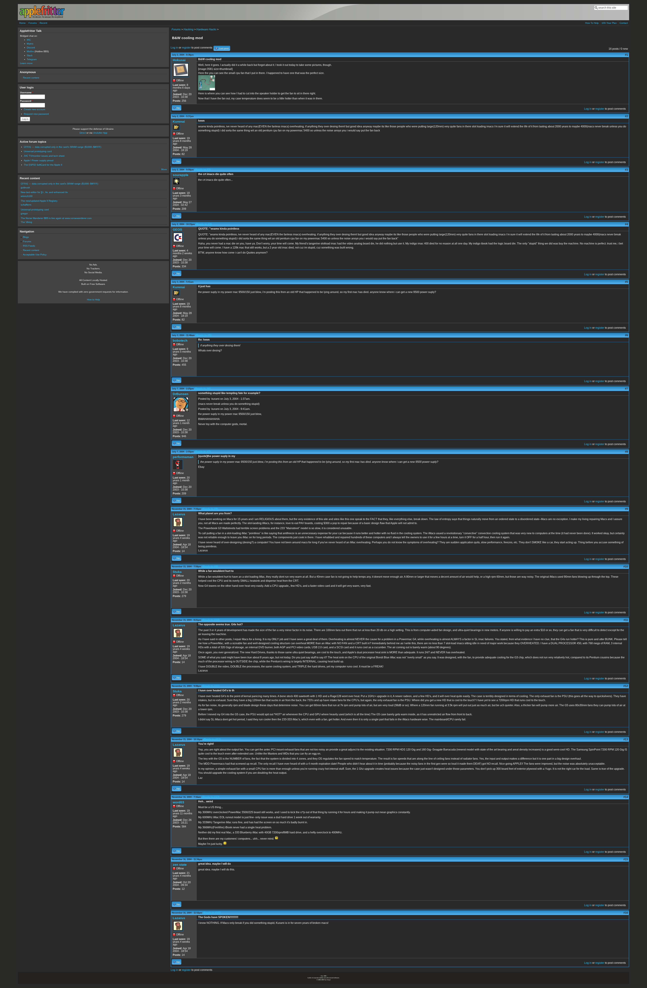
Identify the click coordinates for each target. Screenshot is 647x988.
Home (22, 23)
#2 (626, 116)
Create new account (34, 109)
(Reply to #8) (210, 509)
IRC (29, 39)
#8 (626, 451)
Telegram (32, 59)
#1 (626, 54)
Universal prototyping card (38, 151)
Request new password (36, 114)
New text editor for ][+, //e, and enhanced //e (44, 192)
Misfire (30, 51)
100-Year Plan (609, 23)
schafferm (26, 204)
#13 (625, 739)
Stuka (177, 572)
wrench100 (27, 196)
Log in (174, 47)
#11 (626, 620)
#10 (625, 566)
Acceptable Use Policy (35, 254)
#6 (626, 335)
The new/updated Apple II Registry (39, 200)
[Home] (42, 17)
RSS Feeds (29, 245)
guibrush (25, 187)
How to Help (93, 299)
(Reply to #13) (210, 797)
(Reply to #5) (203, 335)
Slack (30, 55)
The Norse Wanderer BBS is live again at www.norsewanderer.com (56, 218)
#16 (625, 912)
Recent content (31, 77)
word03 (178, 802)
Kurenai (179, 121)
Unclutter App (100, 132)
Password (26, 101)
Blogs (26, 237)
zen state (180, 864)
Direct (83, 132)
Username (26, 92)
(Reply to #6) (203, 388)
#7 (626, 388)
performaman (183, 457)
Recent (43, 23)
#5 (626, 281)
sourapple (180, 175)
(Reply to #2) (203, 169)
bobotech (180, 340)
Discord (31, 47)
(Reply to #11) (210, 686)
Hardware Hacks (206, 29)
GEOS (177, 229)
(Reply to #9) (210, 566)
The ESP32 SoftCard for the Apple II (43, 164)
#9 (626, 509)
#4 (626, 224)
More (164, 169)
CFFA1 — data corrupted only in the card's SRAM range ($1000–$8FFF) (62, 147)
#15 (625, 859)
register (186, 47)
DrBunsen (180, 394)
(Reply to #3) (204, 224)
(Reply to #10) (211, 620)
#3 (626, 169)
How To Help (592, 23)
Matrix (30, 43)
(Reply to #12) (212, 739)
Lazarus (179, 514)
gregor (24, 213)
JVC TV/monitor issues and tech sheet (44, 155)
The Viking (26, 222)
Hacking (188, 29)
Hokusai (179, 60)
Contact (624, 23)
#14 (625, 797)
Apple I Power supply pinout (38, 160)
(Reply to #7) (203, 451)
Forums (32, 23)
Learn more (26, 63)
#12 (625, 686)
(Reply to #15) (212, 912)
